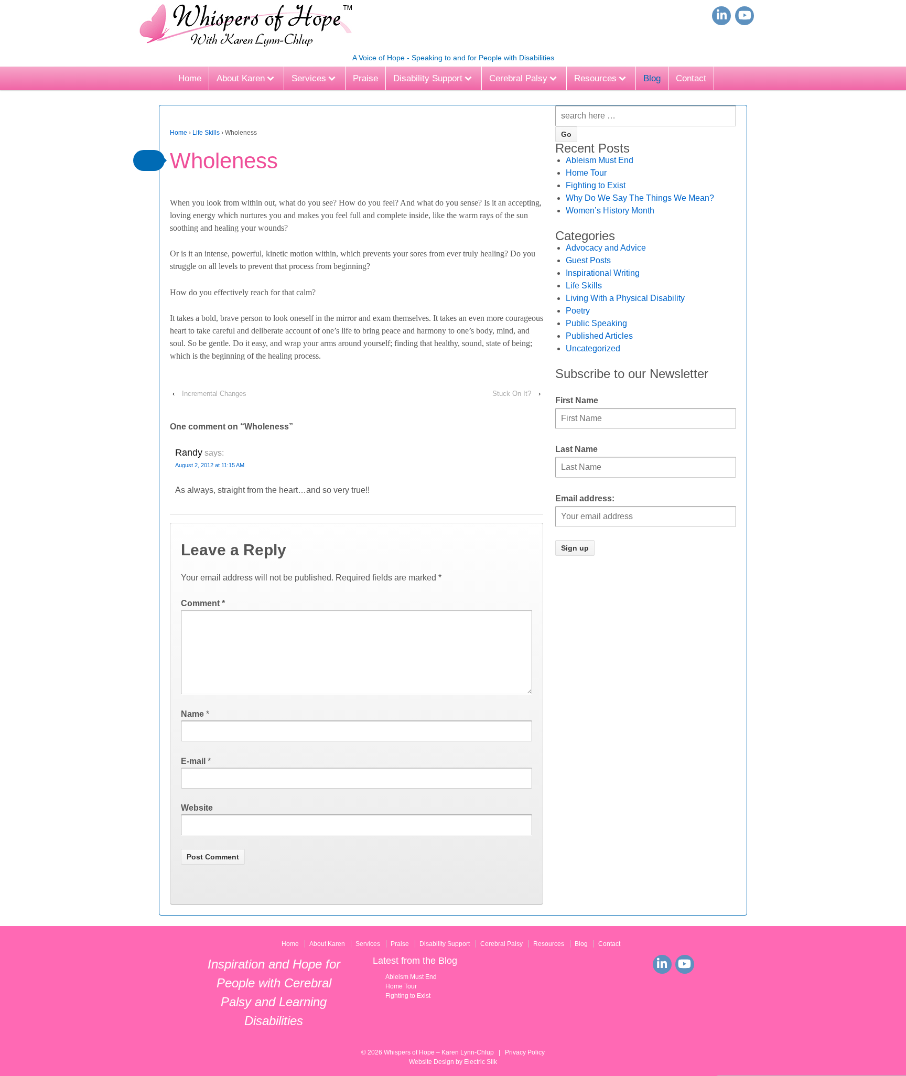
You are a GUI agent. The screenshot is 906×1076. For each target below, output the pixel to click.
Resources (595, 78)
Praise (365, 78)
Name (192, 713)
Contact (691, 78)
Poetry (578, 310)
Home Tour (586, 172)
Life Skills (206, 132)
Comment (203, 603)
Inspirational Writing (603, 272)
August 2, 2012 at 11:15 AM (209, 465)
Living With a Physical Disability (625, 298)
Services (309, 78)
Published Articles (599, 335)
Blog (652, 78)
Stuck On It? (511, 393)
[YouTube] (744, 15)
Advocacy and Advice (606, 247)
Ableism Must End (599, 160)
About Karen (241, 78)
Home (189, 78)
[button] (149, 160)
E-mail (193, 761)
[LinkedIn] (721, 15)
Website (197, 807)
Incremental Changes (214, 393)
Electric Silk (480, 1062)
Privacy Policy (525, 1052)
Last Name (576, 449)
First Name (576, 400)
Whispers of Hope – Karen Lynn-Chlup (438, 1052)
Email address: (584, 498)
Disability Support (427, 78)
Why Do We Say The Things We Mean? (640, 197)
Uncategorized (593, 348)
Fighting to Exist (595, 185)
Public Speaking (596, 323)
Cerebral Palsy (518, 78)
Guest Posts (588, 260)
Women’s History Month (610, 210)
